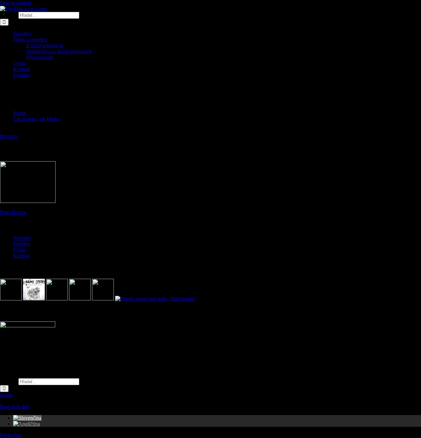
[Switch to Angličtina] (26, 424)
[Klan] (103, 298)
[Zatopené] (57, 298)
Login (6, 395)
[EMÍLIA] (11, 298)
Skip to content (15, 3)
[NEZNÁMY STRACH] (34, 298)
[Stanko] (155, 298)
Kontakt (21, 255)
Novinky (22, 238)
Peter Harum (13, 212)
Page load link (15, 406)
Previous (9, 136)
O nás (19, 249)
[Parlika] (80, 298)
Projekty (22, 244)
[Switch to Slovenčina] (27, 418)
